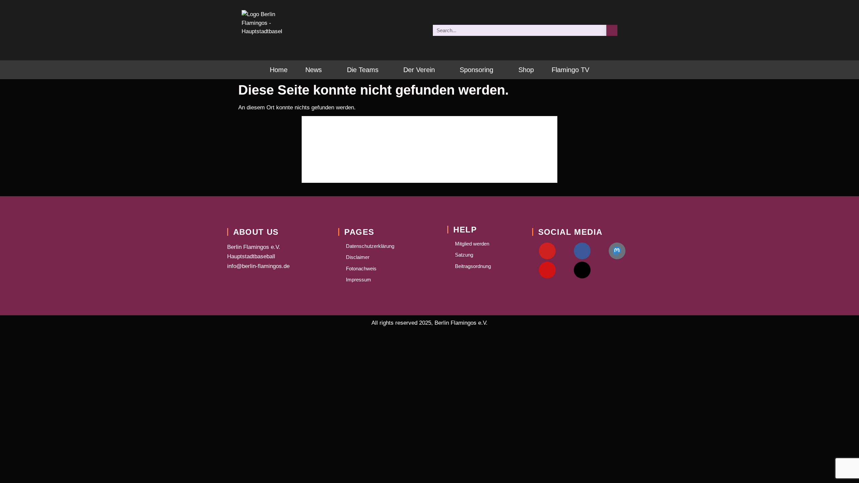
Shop (526, 69)
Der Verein (419, 69)
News (313, 69)
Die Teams (362, 69)
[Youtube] (547, 251)
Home (279, 69)
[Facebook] (582, 251)
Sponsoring (476, 69)
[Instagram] (547, 270)
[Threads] (582, 270)
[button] (247, 149)
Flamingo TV (570, 69)
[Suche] (611, 30)
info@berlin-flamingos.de (258, 266)
